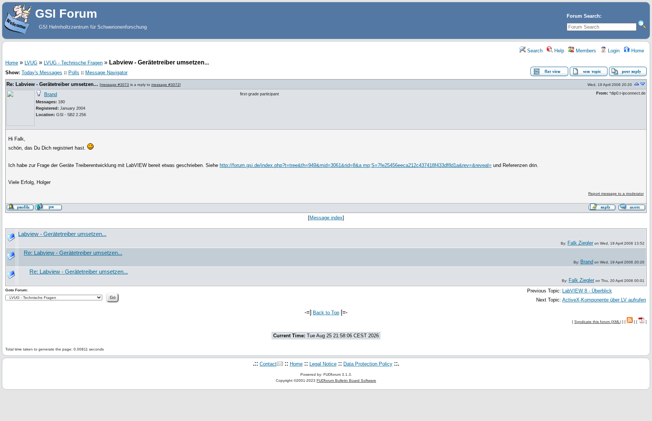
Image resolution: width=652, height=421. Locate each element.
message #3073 (115, 85)
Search (534, 51)
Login (613, 51)
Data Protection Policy (367, 364)
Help (558, 51)
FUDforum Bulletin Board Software (346, 380)
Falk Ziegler (580, 243)
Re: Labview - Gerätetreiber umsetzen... (52, 84)
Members (585, 51)
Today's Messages (42, 72)
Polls (73, 72)
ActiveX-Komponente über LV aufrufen (604, 300)
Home (637, 51)
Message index (326, 217)
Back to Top (326, 312)
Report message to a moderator (616, 193)
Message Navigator (106, 72)
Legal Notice (323, 364)
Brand (50, 94)
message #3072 (165, 85)
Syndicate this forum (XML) (597, 322)
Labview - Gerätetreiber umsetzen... (62, 234)
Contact (268, 364)
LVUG (31, 63)
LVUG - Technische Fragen (73, 63)
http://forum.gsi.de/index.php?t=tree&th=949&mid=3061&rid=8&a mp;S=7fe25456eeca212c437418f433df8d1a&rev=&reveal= (356, 165)
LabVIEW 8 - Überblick (587, 291)
